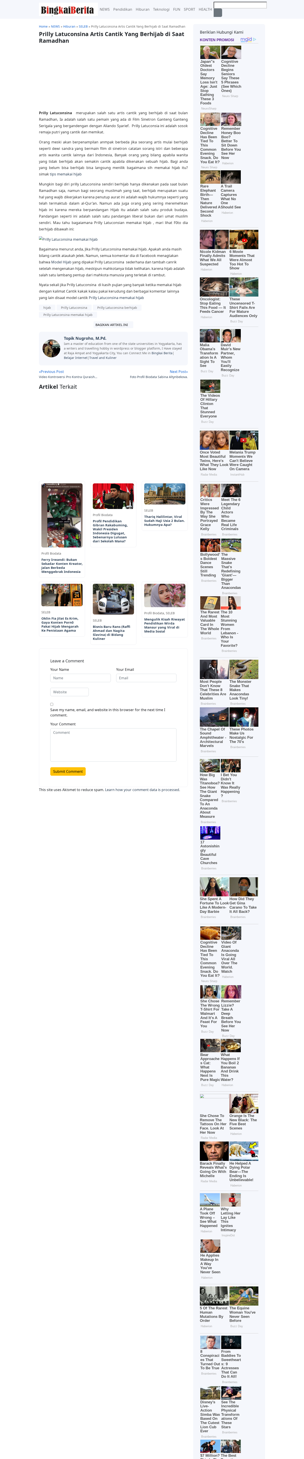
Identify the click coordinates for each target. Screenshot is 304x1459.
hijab (47, 307)
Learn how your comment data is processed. (142, 789)
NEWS (105, 9)
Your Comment (63, 724)
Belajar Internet (75, 358)
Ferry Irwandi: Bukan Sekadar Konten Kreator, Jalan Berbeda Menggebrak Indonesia (62, 565)
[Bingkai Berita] (68, 8)
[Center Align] (218, 12)
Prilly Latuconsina (74, 307)
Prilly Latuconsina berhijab (117, 307)
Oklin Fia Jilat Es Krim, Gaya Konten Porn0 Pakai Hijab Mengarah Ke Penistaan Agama (60, 624)
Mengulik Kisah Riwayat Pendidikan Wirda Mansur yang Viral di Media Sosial (164, 625)
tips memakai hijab (66, 174)
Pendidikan (122, 9)
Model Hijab (61, 262)
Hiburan (143, 9)
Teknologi (161, 9)
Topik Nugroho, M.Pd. (85, 338)
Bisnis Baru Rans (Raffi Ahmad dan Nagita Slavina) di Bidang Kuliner (111, 632)
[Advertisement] (76, 75)
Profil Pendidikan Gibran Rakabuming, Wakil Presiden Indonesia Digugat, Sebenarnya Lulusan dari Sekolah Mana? (110, 531)
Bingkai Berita (162, 353)
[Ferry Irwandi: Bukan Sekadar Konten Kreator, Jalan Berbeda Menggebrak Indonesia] (62, 515)
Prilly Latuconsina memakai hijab (116, 297)
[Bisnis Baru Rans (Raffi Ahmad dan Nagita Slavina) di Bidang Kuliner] (113, 598)
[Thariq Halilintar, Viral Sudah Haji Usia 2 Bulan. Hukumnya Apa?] (164, 493)
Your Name (59, 669)
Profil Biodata (51, 553)
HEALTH (205, 9)
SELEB (148, 510)
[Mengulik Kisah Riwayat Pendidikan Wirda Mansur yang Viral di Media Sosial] (164, 595)
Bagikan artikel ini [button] (112, 325)
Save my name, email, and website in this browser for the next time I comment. (107, 712)
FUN (176, 9)
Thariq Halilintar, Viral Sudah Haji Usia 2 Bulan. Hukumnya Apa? (164, 520)
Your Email (125, 669)
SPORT (189, 9)
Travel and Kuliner (103, 358)
